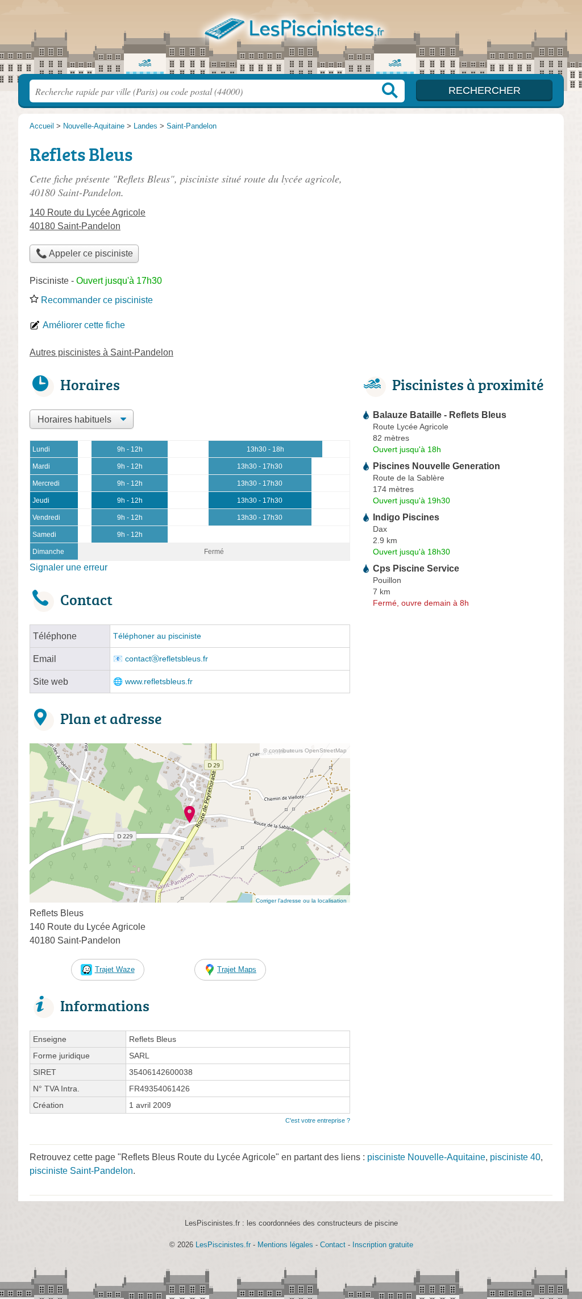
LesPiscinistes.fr (291, 40)
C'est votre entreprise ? (317, 1120)
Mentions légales (285, 1244)
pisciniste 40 (515, 1157)
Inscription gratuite (382, 1244)
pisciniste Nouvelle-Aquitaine (426, 1157)
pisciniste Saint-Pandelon (81, 1171)
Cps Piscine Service (416, 568)
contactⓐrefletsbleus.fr (166, 659)
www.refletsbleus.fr (159, 681)
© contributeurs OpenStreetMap (305, 750)
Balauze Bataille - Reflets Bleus (439, 415)
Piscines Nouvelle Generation (436, 466)
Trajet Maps (236, 969)
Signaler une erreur (68, 567)
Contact (333, 1244)
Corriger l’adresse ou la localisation (301, 900)
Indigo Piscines (406, 517)
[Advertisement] (456, 219)
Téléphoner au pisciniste (157, 636)
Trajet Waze (115, 969)
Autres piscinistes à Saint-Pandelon (101, 352)
